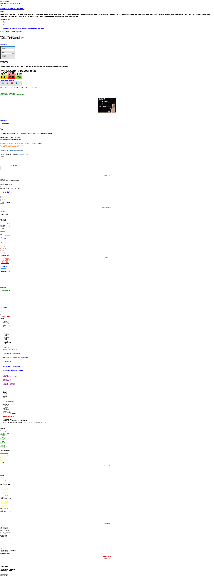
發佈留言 (2, 203)
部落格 (4, 22)
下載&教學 (9, 192)
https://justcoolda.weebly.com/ (22, 154)
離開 (6, 575)
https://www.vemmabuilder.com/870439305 (12, 137)
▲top (1, 194)
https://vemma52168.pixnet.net (9, 156)
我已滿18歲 (3, 575)
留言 (14, 188)
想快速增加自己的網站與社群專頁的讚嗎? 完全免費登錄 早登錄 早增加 (23, 29)
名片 (3, 24)
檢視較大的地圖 (107, 523)
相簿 (3, 21)
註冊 (6, 44)
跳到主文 (2, 11)
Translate (8, 226)
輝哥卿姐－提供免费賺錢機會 (12, 9)
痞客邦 (12, 188)
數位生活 (9, 191)
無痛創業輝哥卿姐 (4, 182)
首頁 (4, 44)
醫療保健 (9, 19)
